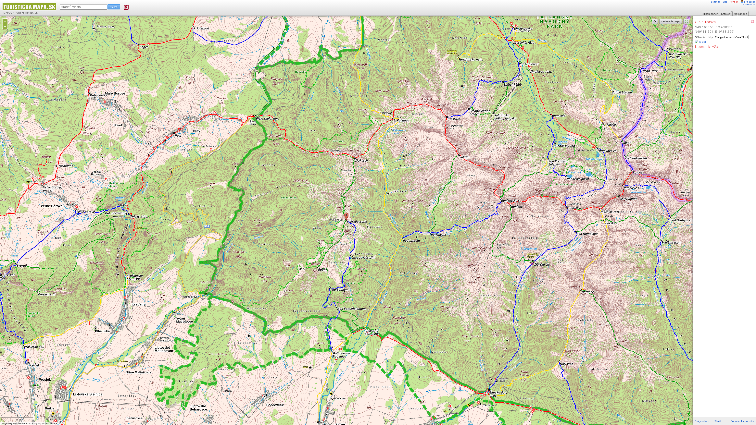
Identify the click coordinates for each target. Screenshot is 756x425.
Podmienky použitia (742, 421)
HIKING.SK (31, 12)
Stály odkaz (702, 421)
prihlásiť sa (749, 1)
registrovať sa (748, 4)
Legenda (715, 1)
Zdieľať (702, 42)
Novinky (734, 1)
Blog (725, 1)
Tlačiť (718, 421)
